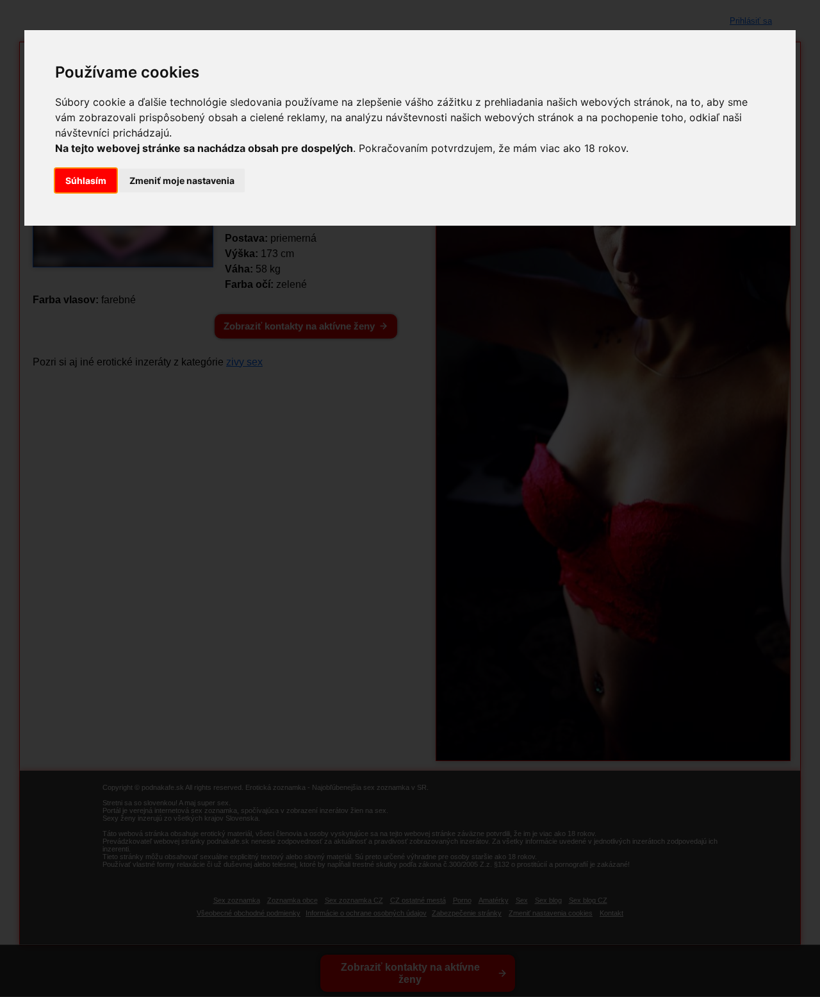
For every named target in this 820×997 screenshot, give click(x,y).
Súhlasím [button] (85, 180)
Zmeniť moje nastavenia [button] (181, 180)
